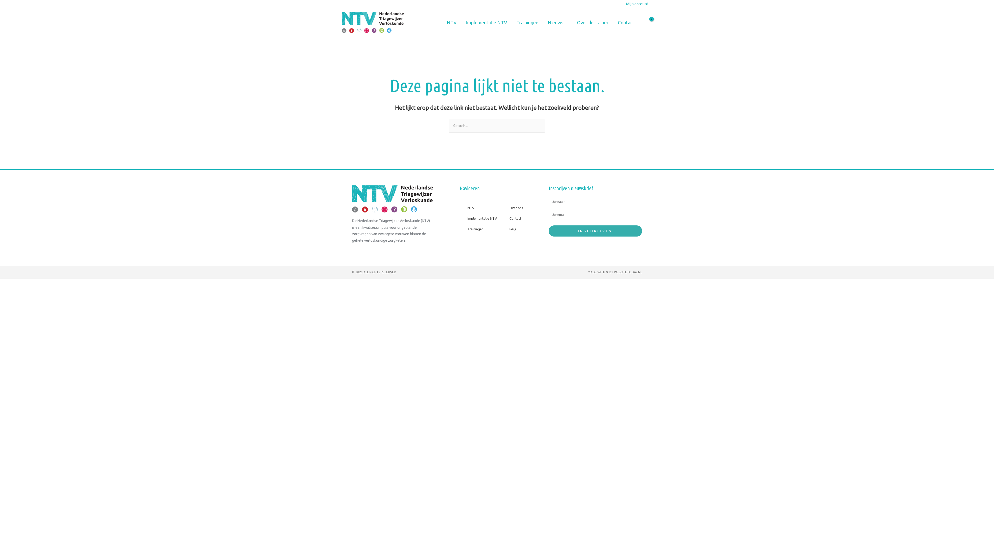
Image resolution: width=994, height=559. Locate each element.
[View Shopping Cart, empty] (648, 22)
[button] (565, 22)
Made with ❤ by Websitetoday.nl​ (615, 272)
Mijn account (637, 4)
